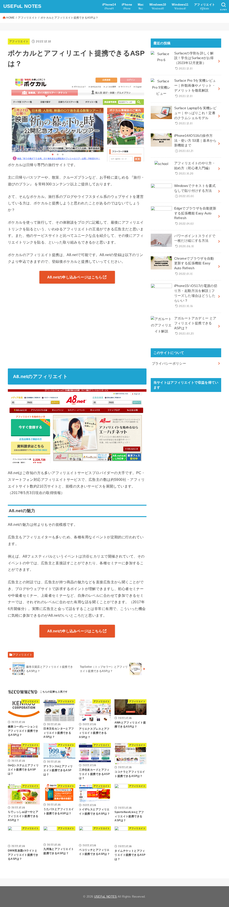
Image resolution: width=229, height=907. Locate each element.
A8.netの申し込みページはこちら (74, 277)
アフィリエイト (27, 17)
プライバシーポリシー (169, 363)
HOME (10, 17)
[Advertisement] (77, 328)
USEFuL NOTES (22, 6)
